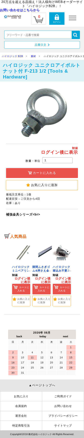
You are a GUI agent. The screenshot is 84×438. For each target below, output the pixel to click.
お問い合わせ (63, 406)
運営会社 (21, 415)
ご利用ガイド (63, 396)
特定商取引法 (21, 425)
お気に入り (21, 396)
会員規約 (21, 406)
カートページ (39, 18)
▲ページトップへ (42, 385)
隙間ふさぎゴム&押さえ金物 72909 (41, 270)
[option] (21, 273)
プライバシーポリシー (63, 415)
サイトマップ (63, 425)
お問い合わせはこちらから (20, 10)
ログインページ (56, 18)
